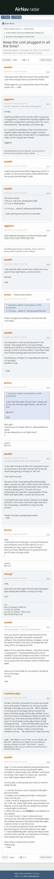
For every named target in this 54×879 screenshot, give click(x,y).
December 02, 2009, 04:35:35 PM (15, 534)
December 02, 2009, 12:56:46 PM (15, 264)
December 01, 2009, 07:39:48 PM (15, 72)
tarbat (7, 294)
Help (16, 873)
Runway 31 (39, 33)
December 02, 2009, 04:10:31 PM (15, 458)
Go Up (4, 857)
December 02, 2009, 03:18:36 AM (15, 193)
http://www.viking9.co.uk (13, 614)
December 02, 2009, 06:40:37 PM (15, 698)
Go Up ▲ (36, 873)
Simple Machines (33, 876)
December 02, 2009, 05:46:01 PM (15, 627)
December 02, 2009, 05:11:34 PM (15, 578)
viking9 (8, 574)
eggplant (9, 99)
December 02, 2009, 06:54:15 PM (15, 762)
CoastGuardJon (12, 693)
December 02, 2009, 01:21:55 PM (15, 337)
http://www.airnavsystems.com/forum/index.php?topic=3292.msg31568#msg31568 (25, 236)
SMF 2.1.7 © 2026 (21, 876)
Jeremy (8, 382)
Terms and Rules (25, 873)
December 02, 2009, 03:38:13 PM (15, 387)
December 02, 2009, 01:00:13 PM (15, 299)
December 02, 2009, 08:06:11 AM (15, 230)
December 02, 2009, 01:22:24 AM (15, 166)
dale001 (8, 67)
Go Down (6, 60)
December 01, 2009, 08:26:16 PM (15, 103)
